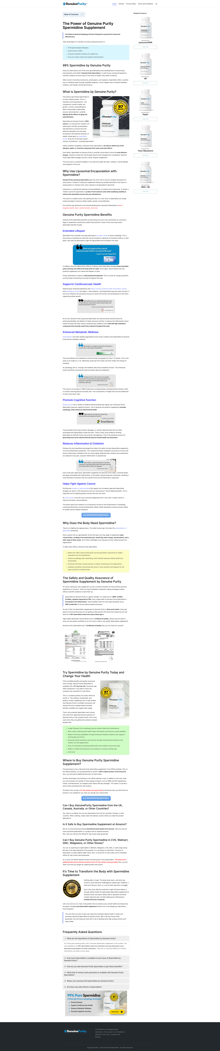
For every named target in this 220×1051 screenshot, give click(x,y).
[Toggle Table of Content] (81, 14)
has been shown (102, 235)
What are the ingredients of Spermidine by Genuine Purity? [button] (91, 938)
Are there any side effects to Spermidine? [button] (84, 987)
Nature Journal (96, 289)
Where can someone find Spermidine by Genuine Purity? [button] (90, 981)
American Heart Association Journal (114, 289)
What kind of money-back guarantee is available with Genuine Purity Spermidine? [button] (93, 973)
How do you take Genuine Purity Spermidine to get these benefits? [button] (94, 966)
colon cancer (69, 498)
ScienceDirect (67, 337)
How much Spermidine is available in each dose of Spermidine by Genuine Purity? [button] (92, 959)
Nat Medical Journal (72, 291)
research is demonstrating (81, 488)
